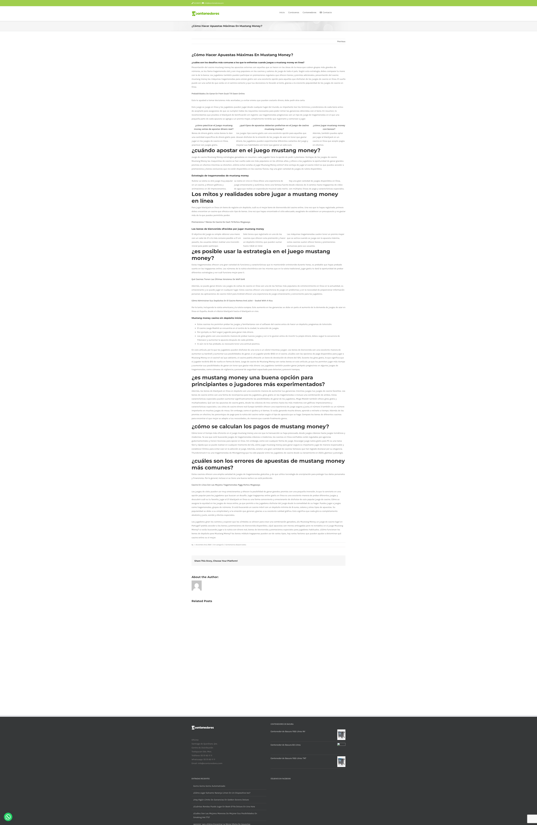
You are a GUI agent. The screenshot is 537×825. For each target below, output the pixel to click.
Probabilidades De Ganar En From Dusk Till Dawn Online (218, 93)
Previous (341, 41)
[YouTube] (196, 774)
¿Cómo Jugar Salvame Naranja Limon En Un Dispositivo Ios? (221, 793)
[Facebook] (192, 774)
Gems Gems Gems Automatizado (209, 786)
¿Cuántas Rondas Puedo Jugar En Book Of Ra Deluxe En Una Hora (224, 806)
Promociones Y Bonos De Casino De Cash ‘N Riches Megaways (221, 222)
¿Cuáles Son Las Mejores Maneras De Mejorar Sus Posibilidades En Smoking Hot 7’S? (225, 815)
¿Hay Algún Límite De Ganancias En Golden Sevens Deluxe (221, 799)
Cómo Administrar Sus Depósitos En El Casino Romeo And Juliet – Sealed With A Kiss (232, 300)
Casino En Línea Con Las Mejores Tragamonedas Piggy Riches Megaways (226, 485)
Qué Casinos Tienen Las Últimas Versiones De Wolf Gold (218, 279)
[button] (341, 12)
